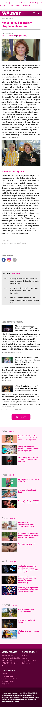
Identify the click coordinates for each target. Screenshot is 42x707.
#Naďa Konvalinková (9, 36)
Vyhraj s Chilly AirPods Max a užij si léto (28, 480)
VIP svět (4, 674)
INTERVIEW (32, 3)
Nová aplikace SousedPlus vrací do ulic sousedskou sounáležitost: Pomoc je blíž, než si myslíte (24, 281)
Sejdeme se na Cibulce (9, 679)
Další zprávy (21, 417)
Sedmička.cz (26, 663)
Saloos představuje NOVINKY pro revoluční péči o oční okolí (28, 502)
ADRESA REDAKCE (9, 652)
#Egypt (19, 36)
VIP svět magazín (7, 676)
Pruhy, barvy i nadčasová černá (27, 491)
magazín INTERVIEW (29, 661)
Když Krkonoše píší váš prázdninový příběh (26, 610)
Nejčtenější (16, 273)
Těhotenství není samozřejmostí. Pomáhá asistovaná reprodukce (26, 525)
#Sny (25, 36)
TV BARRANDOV (14, 5)
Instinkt (13, 3)
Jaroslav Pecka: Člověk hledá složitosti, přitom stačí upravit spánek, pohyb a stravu (28, 535)
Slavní (11, 18)
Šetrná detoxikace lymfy (26, 544)
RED (3, 33)
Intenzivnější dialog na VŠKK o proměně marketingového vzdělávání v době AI (28, 590)
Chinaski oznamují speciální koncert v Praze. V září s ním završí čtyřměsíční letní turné (24, 300)
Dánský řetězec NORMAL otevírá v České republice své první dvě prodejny (28, 449)
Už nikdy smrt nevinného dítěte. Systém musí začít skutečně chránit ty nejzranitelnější (27, 580)
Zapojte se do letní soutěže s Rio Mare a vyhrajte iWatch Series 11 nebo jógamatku (24, 290)
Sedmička (22, 3)
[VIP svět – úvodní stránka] (12, 13)
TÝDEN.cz (5, 3)
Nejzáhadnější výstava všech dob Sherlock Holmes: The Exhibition (28, 459)
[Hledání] (38, 13)
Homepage (5, 18)
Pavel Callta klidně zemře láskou (27, 621)
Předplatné (26, 5)
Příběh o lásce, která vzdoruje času (28, 632)
